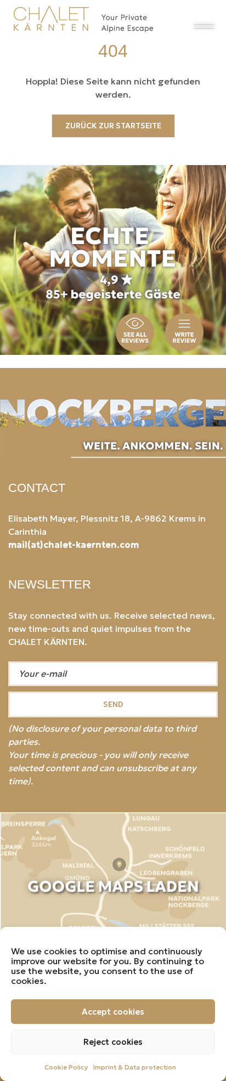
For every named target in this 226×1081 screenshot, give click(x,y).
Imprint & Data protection (134, 1067)
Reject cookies (113, 1042)
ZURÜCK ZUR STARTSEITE (113, 126)
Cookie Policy (66, 1067)
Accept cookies (113, 1011)
